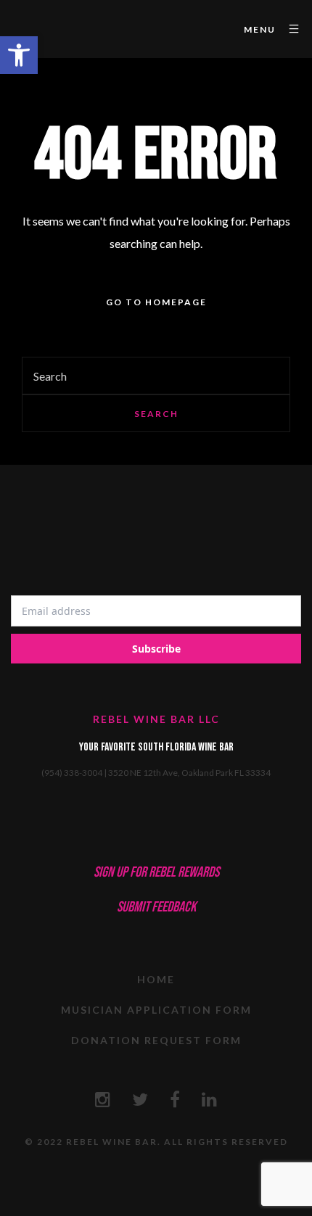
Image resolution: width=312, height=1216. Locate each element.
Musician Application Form (156, 1010)
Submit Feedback (156, 907)
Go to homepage (156, 302)
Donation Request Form (156, 1040)
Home (156, 979)
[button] (19, 55)
